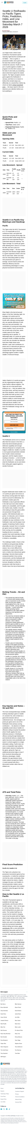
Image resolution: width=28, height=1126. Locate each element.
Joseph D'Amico (4, 1020)
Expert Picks (3, 1099)
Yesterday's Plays (5, 1093)
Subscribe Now (14, 425)
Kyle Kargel (7, 30)
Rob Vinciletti (4, 1037)
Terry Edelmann (18, 1046)
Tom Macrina (18, 1050)
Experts (2, 1091)
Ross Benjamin (4, 1040)
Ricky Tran (17, 1033)
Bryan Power (18, 1007)
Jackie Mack (18, 1013)
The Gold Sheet (4, 1050)
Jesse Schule (4, 1017)
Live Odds (3, 1101)
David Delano (18, 1010)
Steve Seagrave (4, 1046)
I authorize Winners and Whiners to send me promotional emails (14, 428)
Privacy (17, 1094)
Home (2, 1088)
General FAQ (18, 1102)
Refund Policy (18, 1099)
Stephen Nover (18, 1043)
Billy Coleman (18, 1004)
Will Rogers (3, 1056)
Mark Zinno (17, 1023)
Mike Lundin (18, 1027)
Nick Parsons (4, 1030)
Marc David (17, 1020)
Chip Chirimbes (4, 1010)
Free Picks (3, 1096)
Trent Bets (17, 1053)
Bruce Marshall (4, 1007)
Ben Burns (3, 1004)
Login (24, 2)
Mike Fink (3, 1027)
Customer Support (19, 1091)
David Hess (3, 1013)
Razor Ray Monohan (5, 1033)
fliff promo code (9, 956)
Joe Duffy (17, 1017)
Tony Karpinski (4, 1053)
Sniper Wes (3, 1043)
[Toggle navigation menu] (2, 2)
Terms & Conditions (19, 1096)
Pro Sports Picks (19, 1030)
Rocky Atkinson (18, 1037)
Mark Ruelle (3, 1023)
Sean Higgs (17, 1040)
